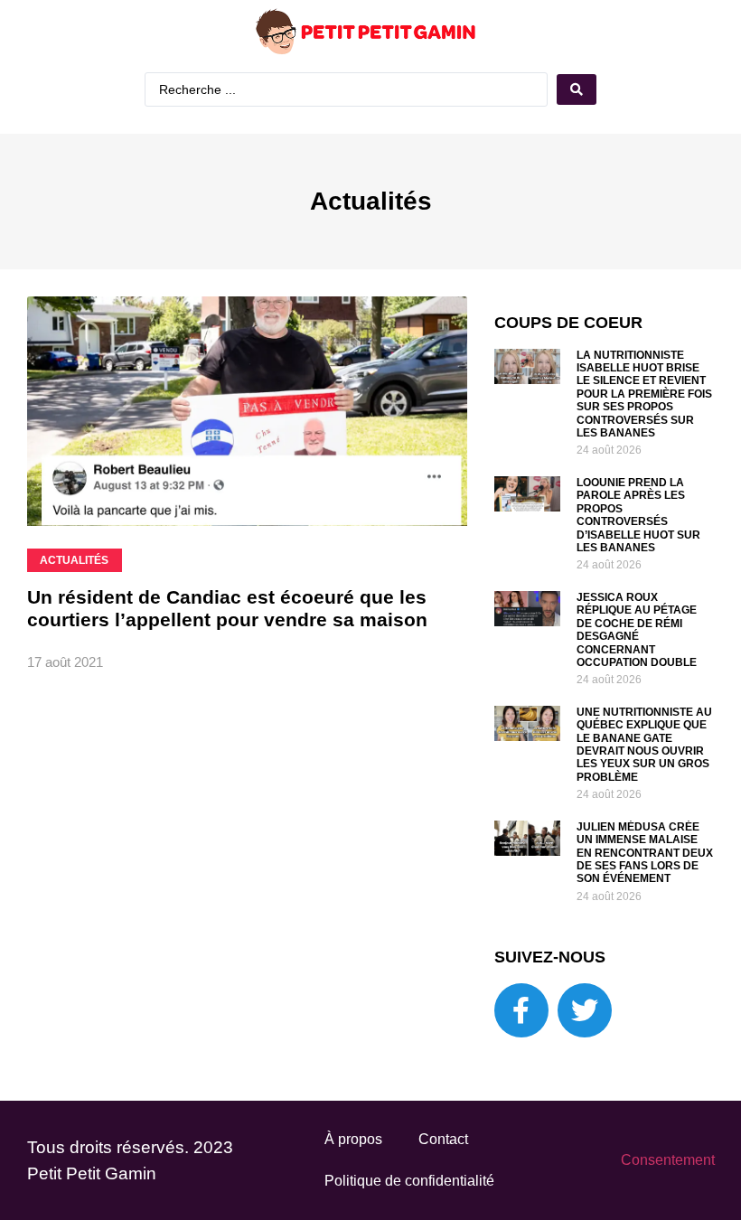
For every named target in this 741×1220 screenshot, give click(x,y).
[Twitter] (585, 1010)
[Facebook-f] (521, 1010)
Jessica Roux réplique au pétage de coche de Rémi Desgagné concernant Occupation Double (637, 630)
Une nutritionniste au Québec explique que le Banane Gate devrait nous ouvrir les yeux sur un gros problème (644, 745)
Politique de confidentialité (409, 1180)
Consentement (668, 1160)
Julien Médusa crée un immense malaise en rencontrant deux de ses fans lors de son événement (645, 853)
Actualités (371, 201)
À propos (353, 1139)
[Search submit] (576, 89)
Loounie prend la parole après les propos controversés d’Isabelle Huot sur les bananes (638, 515)
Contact (443, 1139)
